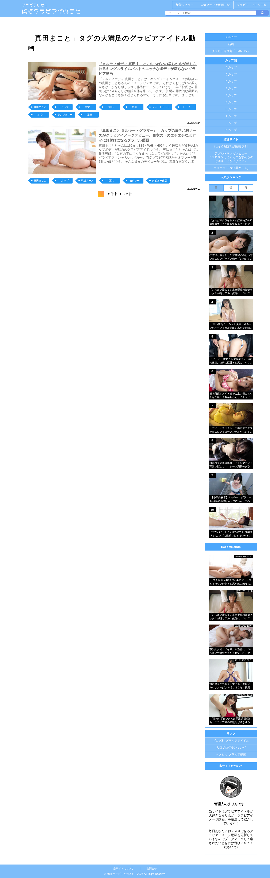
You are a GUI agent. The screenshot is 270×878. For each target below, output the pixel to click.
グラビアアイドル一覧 (251, 5)
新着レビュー (184, 5)
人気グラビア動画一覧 (215, 5)
